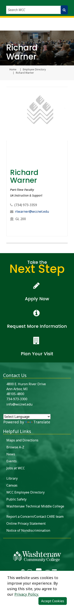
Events (11, 461)
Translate (41, 421)
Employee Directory (34, 69)
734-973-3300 (16, 399)
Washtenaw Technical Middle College (35, 506)
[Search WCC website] (64, 9)
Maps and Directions (22, 440)
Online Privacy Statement (26, 523)
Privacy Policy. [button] (26, 594)
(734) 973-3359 (25, 205)
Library (12, 478)
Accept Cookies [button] (52, 601)
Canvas (11, 485)
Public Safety (16, 499)
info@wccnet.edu (19, 404)
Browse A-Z (15, 447)
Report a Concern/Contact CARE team (35, 516)
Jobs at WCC (15, 468)
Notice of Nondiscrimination (28, 530)
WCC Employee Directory (25, 492)
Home (12, 69)
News (10, 454)
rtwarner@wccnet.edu (32, 211)
